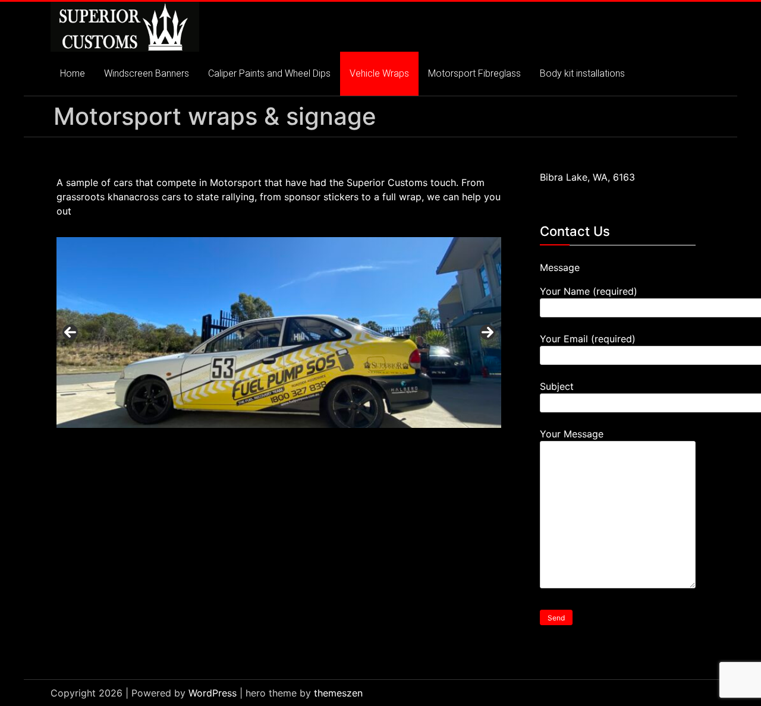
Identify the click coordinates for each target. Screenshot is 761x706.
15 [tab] (367, 440)
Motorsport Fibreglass (474, 73)
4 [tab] (217, 440)
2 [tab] (190, 440)
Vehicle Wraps (379, 73)
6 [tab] (244, 440)
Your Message (571, 434)
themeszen (338, 693)
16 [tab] (381, 440)
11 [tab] (313, 440)
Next (487, 332)
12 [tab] (326, 440)
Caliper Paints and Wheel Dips (269, 73)
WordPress (212, 693)
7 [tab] (258, 440)
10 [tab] (299, 440)
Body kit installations (582, 73)
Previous (70, 332)
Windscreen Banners (146, 73)
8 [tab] (272, 440)
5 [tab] (231, 440)
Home (72, 73)
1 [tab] (176, 440)
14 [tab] (354, 440)
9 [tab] (285, 440)
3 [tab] (203, 440)
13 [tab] (340, 440)
